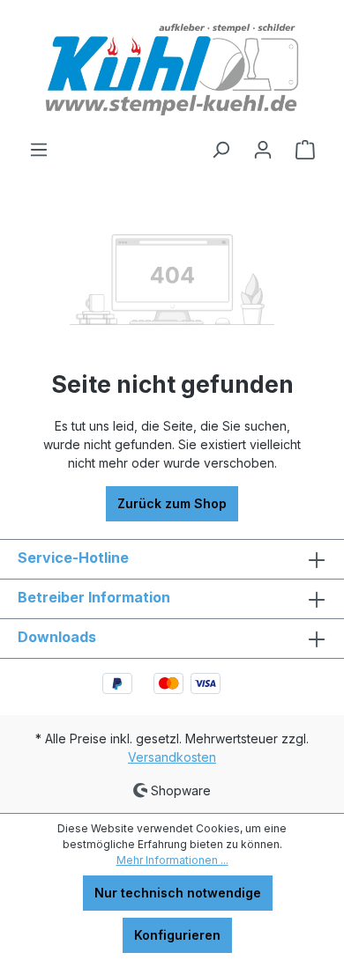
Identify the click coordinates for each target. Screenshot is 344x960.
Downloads (57, 637)
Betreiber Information (94, 597)
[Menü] (39, 149)
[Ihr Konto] (263, 149)
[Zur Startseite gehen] (172, 69)
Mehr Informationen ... (172, 860)
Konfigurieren (177, 934)
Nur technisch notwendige (177, 892)
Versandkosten (172, 757)
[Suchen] (220, 149)
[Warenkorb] (305, 149)
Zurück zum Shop (172, 503)
